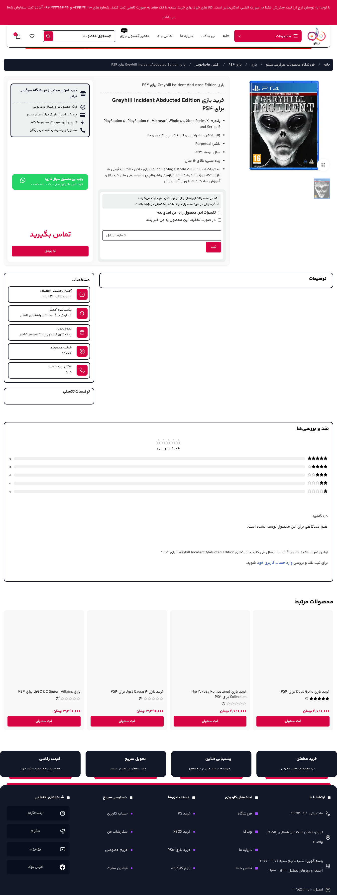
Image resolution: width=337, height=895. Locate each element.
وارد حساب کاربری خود (275, 563)
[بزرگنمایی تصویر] (323, 165)
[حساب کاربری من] (48, 36)
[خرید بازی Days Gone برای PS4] (293, 650)
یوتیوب (35, 849)
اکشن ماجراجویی (207, 65)
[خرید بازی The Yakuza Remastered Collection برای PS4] (210, 650)
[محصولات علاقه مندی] (32, 36)
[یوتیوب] (62, 849)
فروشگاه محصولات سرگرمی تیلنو (290, 65)
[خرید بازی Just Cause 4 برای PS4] (127, 650)
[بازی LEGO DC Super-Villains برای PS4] (44, 650)
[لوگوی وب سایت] (317, 36)
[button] (293, 721)
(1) (306, 698)
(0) (223, 703)
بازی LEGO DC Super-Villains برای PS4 (49, 692)
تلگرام (35, 831)
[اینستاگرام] (62, 813)
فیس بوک (35, 867)
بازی (253, 65)
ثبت (213, 246)
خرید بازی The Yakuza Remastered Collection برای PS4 (218, 694)
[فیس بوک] (62, 867)
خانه (326, 65)
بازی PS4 (235, 65)
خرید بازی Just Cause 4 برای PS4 (137, 692)
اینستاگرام (35, 813)
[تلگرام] (62, 831)
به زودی (50, 250)
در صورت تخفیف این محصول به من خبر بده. (181, 220)
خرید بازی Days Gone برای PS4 (305, 692)
